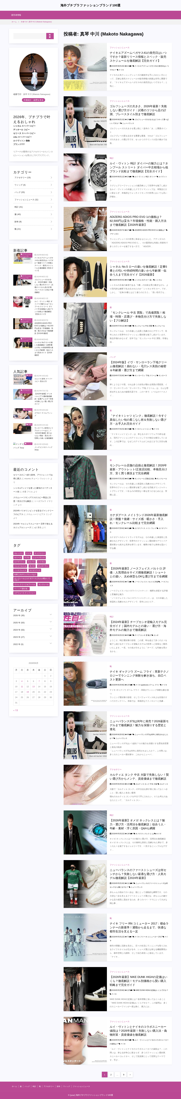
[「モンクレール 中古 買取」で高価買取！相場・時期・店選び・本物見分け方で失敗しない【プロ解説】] (85, 324)
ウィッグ (20, 185)
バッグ (113, 357)
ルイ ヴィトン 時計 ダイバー (145, 177)
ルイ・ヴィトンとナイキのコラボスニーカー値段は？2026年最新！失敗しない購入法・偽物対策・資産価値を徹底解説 (138, 1030)
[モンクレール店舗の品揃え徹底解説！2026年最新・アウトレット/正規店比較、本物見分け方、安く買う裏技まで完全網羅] (85, 477)
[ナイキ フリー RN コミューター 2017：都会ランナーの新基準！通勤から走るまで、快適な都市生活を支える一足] (85, 937)
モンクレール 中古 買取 (143, 326)
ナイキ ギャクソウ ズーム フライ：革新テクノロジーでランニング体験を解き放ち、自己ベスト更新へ (139, 675)
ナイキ (121, 70)
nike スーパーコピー (22, 137)
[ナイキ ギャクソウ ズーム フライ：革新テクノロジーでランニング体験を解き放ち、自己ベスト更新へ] (85, 683)
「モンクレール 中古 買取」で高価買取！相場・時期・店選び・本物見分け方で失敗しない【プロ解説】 (138, 316)
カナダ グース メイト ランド (145, 528)
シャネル (158, 280)
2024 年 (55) (19, 630)
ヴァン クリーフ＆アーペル (24, 584)
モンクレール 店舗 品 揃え (145, 479)
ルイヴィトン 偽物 (21, 141)
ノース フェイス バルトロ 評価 (146, 582)
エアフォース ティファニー (24, 593)
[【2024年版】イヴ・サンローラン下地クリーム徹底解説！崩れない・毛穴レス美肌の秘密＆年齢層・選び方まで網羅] (85, 376)
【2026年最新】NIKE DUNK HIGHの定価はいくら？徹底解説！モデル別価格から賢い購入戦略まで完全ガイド (138, 980)
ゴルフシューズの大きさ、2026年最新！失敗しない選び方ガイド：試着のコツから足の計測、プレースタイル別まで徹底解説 (138, 110)
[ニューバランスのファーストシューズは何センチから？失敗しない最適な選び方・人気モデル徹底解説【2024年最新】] (85, 884)
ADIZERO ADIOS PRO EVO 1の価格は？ (150, 230)
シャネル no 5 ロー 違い (144, 280)
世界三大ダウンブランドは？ (25, 575)
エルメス (31, 562)
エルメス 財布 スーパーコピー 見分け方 (43, 380)
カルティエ (164, 784)
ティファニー (40, 553)
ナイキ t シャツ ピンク (143, 429)
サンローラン (43, 566)
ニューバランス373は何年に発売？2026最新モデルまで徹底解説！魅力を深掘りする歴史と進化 (139, 725)
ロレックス (18, 553)
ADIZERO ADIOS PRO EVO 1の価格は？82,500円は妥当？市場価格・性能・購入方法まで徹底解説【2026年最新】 (138, 220)
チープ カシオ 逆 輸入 (143, 635)
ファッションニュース (120, 47)
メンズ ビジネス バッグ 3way (43, 448)
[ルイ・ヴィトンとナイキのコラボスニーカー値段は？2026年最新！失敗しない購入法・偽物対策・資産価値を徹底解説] (85, 1040)
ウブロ (27, 558)
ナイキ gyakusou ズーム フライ (148, 685)
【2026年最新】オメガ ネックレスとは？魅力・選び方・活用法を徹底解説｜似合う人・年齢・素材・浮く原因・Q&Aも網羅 (138, 824)
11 (22, 687)
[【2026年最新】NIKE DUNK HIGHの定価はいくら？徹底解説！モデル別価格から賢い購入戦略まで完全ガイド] (85, 989)
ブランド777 (19, 144)
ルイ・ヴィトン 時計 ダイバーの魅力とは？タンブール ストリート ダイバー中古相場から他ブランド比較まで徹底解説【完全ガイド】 (139, 167)
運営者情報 (16, 15)
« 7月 (15, 710)
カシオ (156, 635)
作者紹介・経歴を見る (33, 100)
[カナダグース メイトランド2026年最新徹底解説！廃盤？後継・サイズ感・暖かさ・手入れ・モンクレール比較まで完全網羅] (85, 529)
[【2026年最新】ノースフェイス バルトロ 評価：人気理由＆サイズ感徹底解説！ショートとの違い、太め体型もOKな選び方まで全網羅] (85, 582)
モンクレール (160, 326)
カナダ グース (35, 570)
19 (28, 692)
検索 (50, 36)
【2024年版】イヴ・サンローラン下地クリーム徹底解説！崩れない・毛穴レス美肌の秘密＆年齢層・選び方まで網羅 (138, 366)
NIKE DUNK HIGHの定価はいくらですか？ (152, 990)
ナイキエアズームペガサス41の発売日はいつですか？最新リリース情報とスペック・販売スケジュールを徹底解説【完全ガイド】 (138, 56)
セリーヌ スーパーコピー (24, 133)
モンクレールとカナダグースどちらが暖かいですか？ (32, 579)
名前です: (17, 94)
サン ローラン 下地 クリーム (145, 376)
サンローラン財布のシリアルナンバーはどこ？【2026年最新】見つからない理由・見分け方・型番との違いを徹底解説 (44, 433)
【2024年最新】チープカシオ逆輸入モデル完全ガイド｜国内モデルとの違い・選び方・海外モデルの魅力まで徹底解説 (138, 625)
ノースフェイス (20, 570)
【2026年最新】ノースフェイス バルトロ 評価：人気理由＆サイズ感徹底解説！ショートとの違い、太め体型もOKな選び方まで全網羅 (139, 572)
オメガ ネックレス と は (145, 834)
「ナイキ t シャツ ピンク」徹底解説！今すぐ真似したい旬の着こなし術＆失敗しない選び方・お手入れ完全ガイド (138, 419)
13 (33, 687)
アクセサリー (116, 769)
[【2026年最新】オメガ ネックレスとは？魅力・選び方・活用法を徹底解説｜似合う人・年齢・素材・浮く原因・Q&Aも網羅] (85, 832)
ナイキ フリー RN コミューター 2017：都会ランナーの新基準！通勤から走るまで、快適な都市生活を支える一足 (139, 927)
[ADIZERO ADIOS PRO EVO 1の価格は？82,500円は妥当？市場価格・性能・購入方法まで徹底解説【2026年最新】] (85, 229)
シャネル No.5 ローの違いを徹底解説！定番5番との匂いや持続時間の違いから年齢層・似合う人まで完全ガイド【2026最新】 (138, 270)
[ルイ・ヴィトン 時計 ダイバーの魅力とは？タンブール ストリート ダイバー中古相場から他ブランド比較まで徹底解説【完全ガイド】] (85, 177)
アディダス (114, 234)
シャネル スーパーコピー (24, 126)
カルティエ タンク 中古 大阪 (146, 784)
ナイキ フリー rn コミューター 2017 (148, 937)
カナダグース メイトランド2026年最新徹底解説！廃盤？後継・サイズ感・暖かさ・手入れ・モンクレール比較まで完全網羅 (139, 518)
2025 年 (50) (19, 623)
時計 (112, 158)
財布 (18, 222)
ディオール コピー (21, 130)
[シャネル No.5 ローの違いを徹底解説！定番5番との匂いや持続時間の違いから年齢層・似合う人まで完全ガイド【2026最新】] (85, 277)
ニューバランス (128, 123)
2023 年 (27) (19, 637)
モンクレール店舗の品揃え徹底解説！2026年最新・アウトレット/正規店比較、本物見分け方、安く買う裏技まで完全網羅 (138, 469)
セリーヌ (17, 558)
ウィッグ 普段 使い (21, 589)
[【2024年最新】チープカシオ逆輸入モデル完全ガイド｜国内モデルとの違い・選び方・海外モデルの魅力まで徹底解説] (85, 634)
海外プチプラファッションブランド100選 (90, 5)
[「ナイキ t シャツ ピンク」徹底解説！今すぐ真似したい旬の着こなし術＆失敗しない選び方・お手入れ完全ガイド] (85, 427)
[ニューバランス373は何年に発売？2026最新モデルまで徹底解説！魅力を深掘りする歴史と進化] (85, 735)
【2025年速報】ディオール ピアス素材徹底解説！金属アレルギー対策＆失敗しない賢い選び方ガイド (44, 399)
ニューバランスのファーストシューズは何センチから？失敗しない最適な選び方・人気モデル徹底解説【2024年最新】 (138, 873)
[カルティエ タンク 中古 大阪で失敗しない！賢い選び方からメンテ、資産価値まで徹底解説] (85, 784)
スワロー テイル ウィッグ (43, 414)
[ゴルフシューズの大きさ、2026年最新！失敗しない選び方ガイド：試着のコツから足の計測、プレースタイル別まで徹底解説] (85, 122)
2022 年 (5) (18, 644)
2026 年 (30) (19, 615)
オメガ (158, 834)
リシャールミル (20, 566)
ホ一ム (14, 1086)
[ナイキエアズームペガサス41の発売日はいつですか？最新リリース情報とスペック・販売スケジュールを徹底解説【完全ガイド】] (85, 66)
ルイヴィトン (19, 562)
